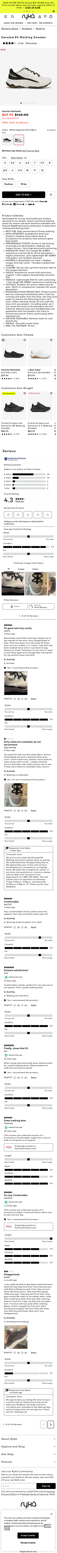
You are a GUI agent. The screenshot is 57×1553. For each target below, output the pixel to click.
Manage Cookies (28, 1543)
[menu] (5, 18)
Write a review (31, 43)
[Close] (51, 1514)
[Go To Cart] (50, 16)
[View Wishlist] (45, 16)
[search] (12, 18)
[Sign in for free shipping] (40, 17)
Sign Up (46, 1486)
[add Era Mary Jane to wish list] (25, 340)
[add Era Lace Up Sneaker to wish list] (51, 340)
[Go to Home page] (28, 17)
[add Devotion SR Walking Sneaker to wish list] (25, 393)
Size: (4, 158)
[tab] (24, 11)
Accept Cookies (28, 1535)
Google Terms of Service (35, 1494)
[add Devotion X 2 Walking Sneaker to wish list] (51, 393)
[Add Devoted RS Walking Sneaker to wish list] (51, 194)
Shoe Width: (8, 179)
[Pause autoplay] (53, 11)
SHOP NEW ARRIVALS (29, 6)
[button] (19, 157)
